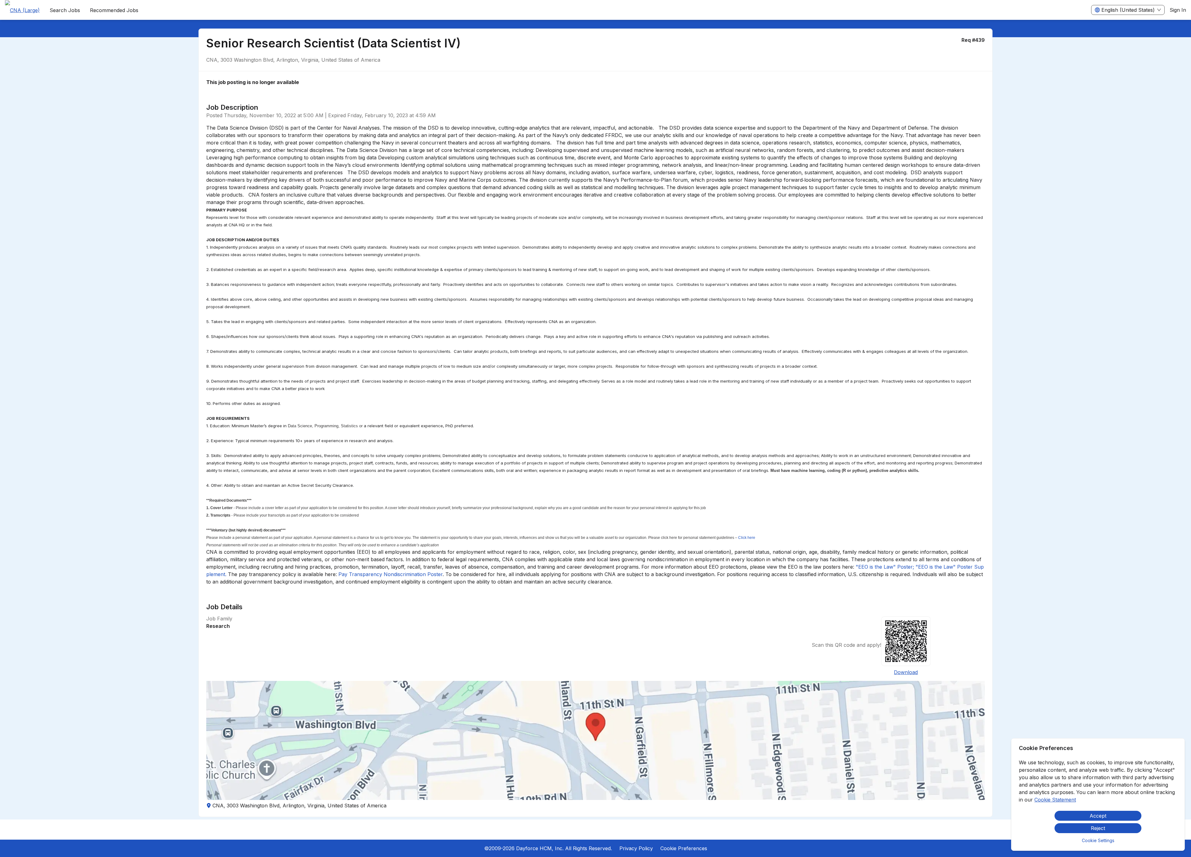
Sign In (1178, 10)
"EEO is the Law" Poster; (885, 567)
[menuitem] (22, 10)
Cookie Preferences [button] (683, 848)
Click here (746, 537)
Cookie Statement (1055, 800)
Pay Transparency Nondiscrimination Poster (390, 574)
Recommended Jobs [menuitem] (114, 10)
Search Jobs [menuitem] (65, 10)
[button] (595, 740)
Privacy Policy (636, 848)
